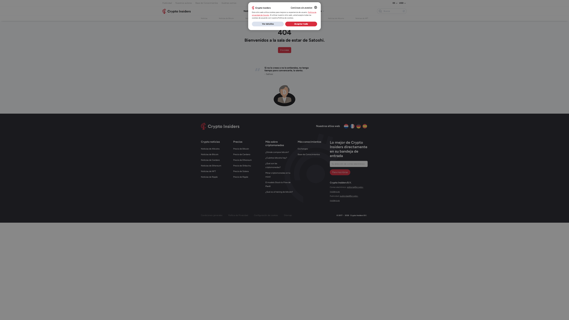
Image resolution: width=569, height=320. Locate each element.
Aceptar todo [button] (301, 24)
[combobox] (315, 7)
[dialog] (284, 16)
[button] (268, 24)
